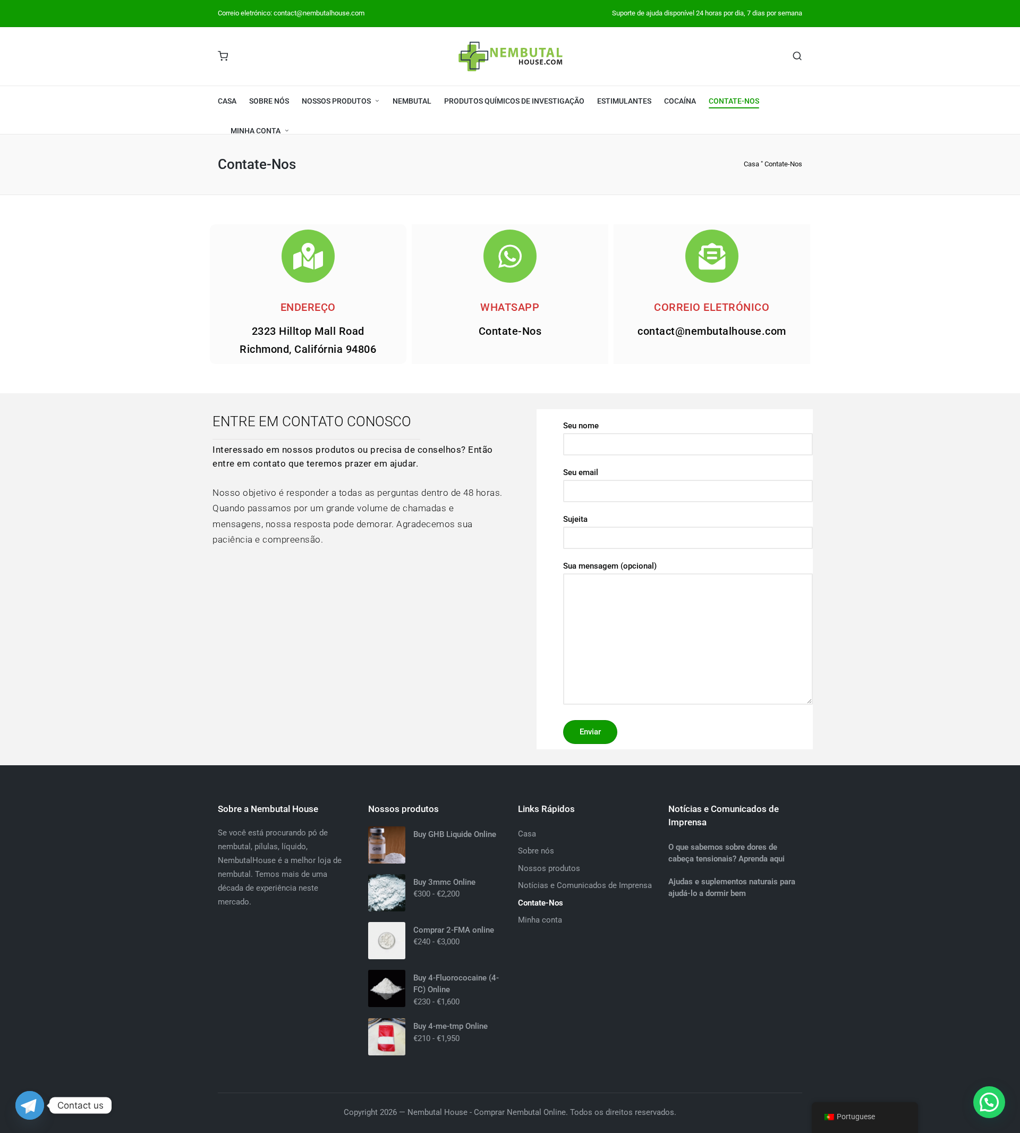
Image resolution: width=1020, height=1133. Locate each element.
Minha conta (540, 920)
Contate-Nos (540, 903)
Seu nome (581, 425)
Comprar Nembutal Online (520, 1112)
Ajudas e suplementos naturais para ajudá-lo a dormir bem (731, 888)
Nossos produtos (549, 868)
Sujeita (575, 519)
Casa (751, 164)
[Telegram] (29, 1105)
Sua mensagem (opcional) (610, 566)
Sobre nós (536, 851)
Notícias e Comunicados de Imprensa (585, 885)
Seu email (580, 472)
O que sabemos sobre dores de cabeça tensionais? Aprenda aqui (726, 853)
